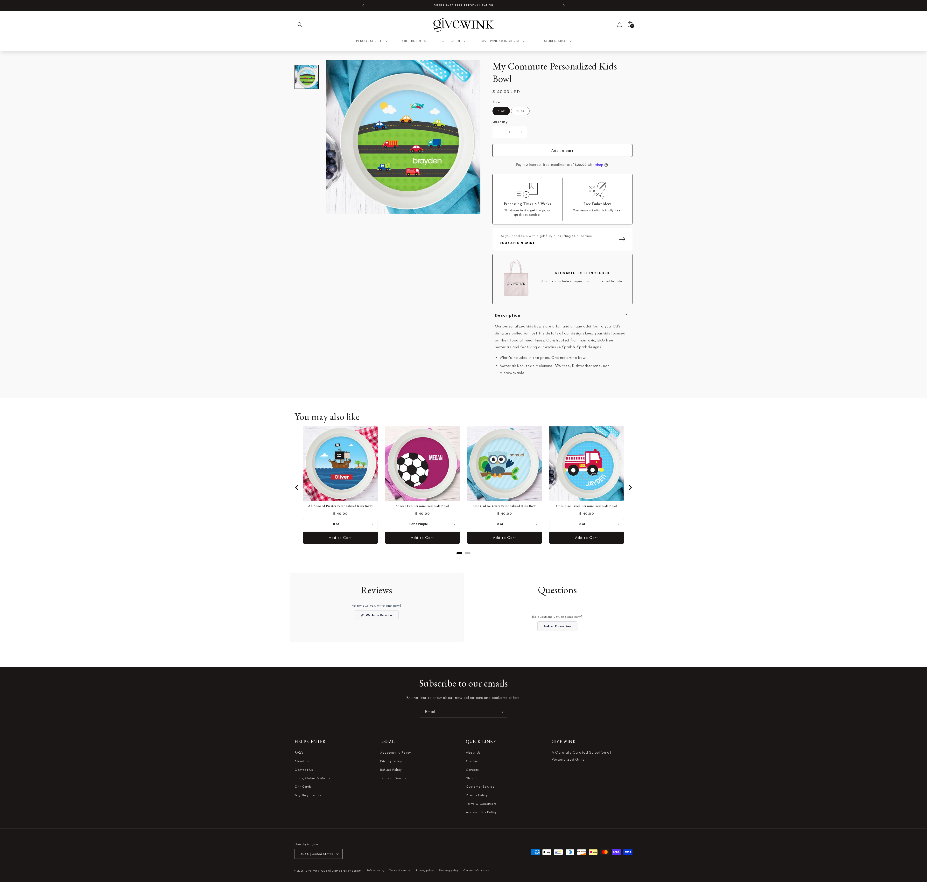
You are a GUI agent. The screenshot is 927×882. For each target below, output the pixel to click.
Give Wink (312, 870)
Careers (472, 770)
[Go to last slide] (297, 487)
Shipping (473, 778)
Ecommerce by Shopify (346, 870)
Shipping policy (449, 870)
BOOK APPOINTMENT (517, 243)
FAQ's (299, 752)
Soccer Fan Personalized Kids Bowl (422, 506)
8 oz (501, 111)
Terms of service (400, 870)
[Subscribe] (501, 711)
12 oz (520, 111)
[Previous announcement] (363, 5)
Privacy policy (425, 870)
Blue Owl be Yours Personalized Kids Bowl (504, 506)
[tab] (459, 553)
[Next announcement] (564, 5)
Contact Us (304, 770)
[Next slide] (630, 487)
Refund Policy (391, 770)
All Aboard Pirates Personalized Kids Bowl (340, 506)
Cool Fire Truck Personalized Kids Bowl (586, 506)
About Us (302, 761)
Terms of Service (393, 778)
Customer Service (480, 787)
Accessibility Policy (395, 752)
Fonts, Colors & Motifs (312, 778)
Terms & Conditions (481, 804)
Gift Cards (303, 787)
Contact (472, 761)
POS (322, 870)
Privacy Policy (391, 761)
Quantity (499, 122)
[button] (300, 24)
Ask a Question (560, 627)
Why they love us (308, 795)
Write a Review (382, 616)
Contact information (476, 870)
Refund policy (375, 870)
